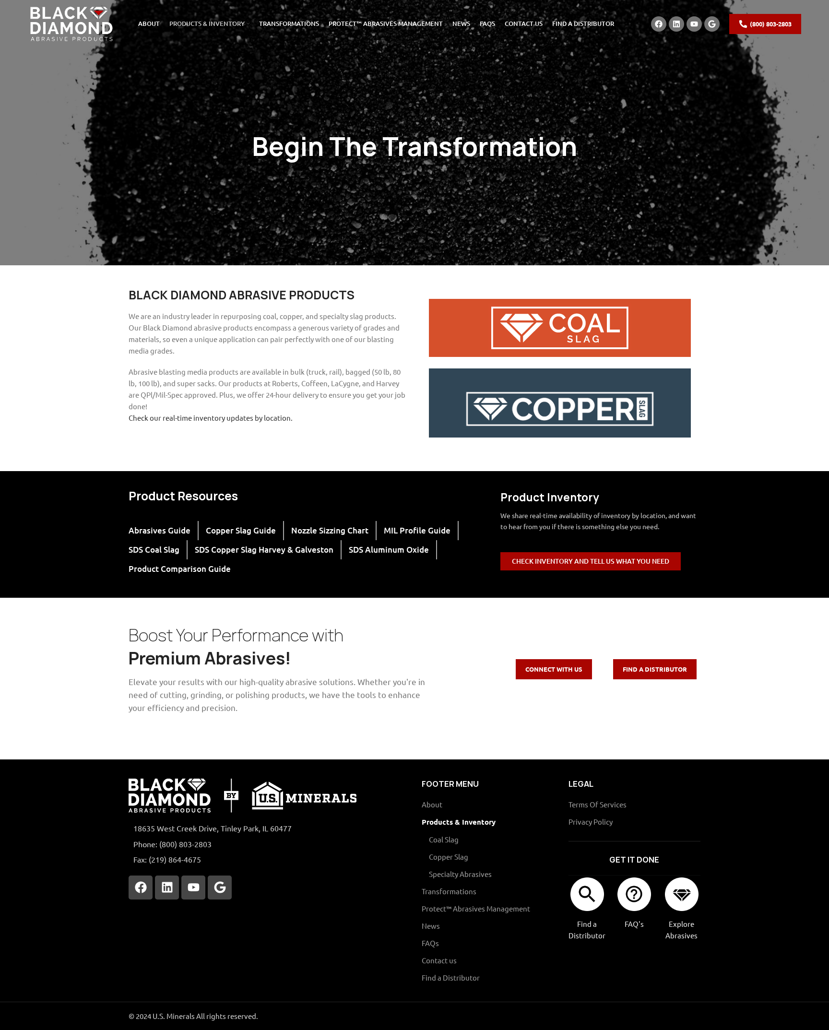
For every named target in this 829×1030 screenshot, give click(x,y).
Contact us (439, 960)
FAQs (430, 942)
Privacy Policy (590, 821)
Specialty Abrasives (460, 873)
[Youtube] (694, 24)
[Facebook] (658, 24)
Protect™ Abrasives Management (476, 908)
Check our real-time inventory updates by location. (211, 417)
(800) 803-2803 (771, 24)
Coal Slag (444, 839)
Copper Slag (448, 856)
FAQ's (634, 923)
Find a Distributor (451, 977)
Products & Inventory (459, 822)
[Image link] (242, 794)
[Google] (712, 24)
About (432, 804)
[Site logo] (71, 22)
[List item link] (268, 844)
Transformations (449, 891)
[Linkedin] (676, 24)
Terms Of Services (597, 804)
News (431, 925)
